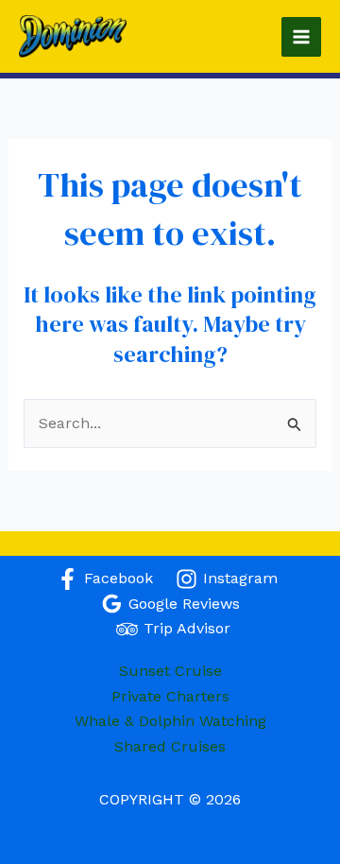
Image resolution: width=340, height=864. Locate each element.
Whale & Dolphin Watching (170, 721)
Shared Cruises (170, 746)
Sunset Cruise (170, 671)
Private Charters (170, 696)
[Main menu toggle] (301, 37)
